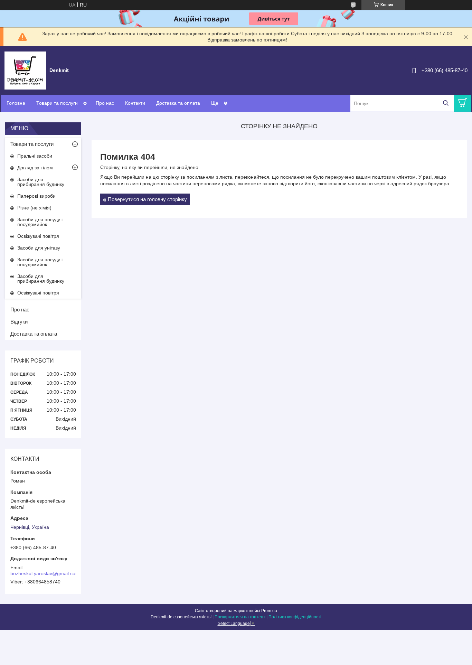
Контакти (135, 103)
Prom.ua (269, 610)
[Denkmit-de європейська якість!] (25, 70)
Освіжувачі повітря (38, 236)
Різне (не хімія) (34, 207)
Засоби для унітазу (38, 248)
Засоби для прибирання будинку (40, 182)
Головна (16, 103)
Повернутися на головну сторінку (147, 199)
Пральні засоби (34, 156)
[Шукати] (445, 103)
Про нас (105, 103)
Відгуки (19, 322)
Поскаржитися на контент (240, 617)
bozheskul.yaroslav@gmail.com (44, 573)
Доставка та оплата (178, 103)
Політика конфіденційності (294, 617)
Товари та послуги (57, 103)
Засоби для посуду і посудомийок (40, 222)
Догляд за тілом (35, 167)
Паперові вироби (36, 196)
